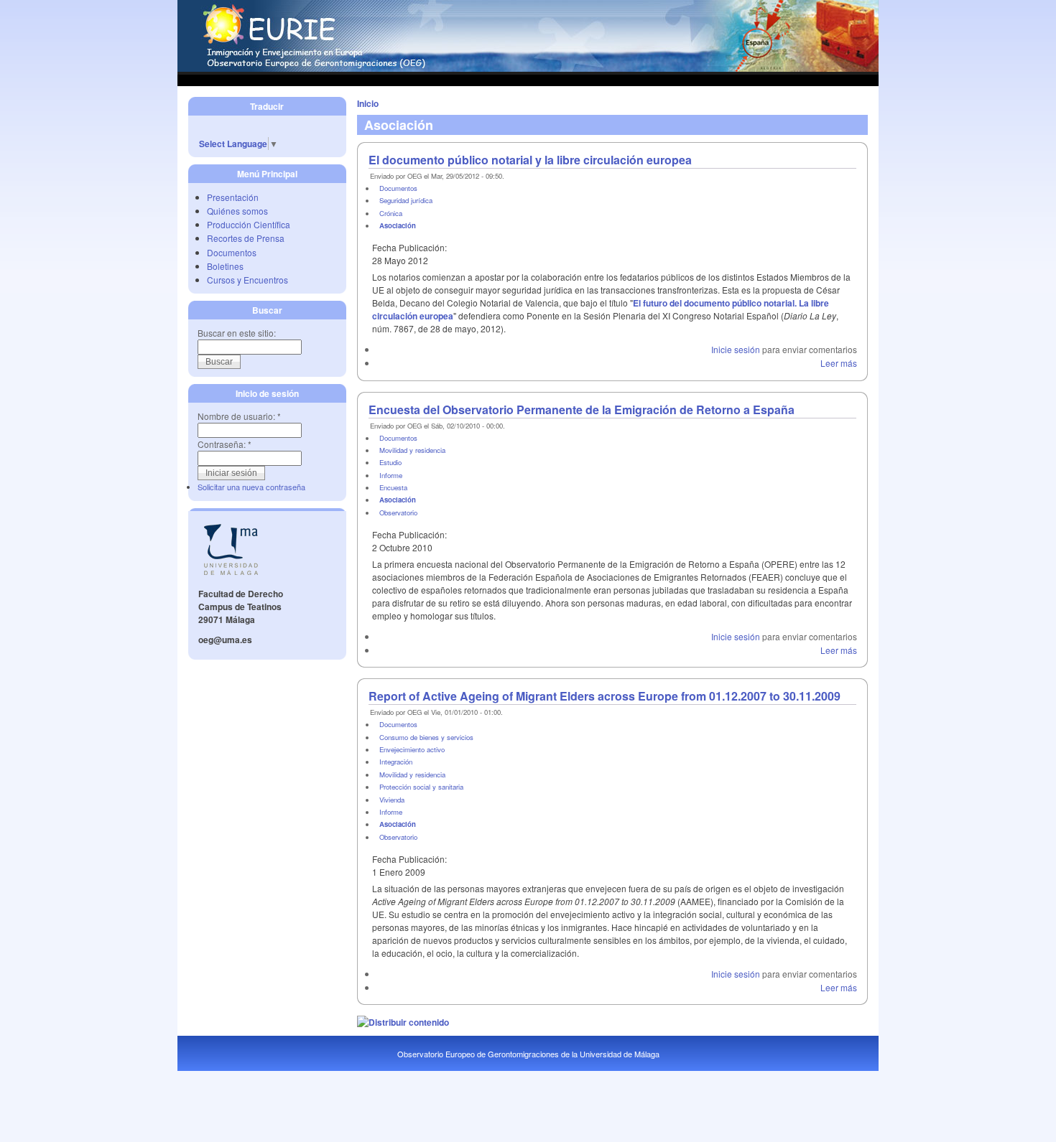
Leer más (838, 363)
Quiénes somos (237, 211)
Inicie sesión (735, 349)
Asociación (397, 225)
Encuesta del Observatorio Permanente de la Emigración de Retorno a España (582, 409)
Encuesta (393, 487)
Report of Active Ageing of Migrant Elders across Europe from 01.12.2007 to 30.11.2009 (604, 696)
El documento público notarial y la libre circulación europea (530, 159)
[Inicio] (528, 68)
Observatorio (398, 512)
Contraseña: (224, 444)
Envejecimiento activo (412, 749)
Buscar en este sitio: (237, 333)
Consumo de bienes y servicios (426, 737)
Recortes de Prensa (245, 238)
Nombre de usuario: (239, 416)
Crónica (390, 213)
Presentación (233, 197)
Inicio (368, 103)
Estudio (390, 462)
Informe (390, 475)
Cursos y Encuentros (247, 279)
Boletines (225, 266)
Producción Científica (248, 224)
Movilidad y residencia (412, 450)
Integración (395, 762)
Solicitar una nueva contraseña (251, 486)
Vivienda (391, 800)
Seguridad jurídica (405, 200)
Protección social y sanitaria (421, 787)
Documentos (231, 252)
